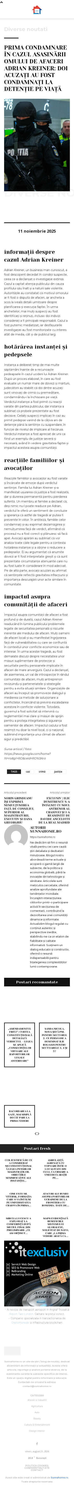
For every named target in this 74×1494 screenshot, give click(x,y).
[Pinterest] (27, 210)
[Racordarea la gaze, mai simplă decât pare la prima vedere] (19, 1089)
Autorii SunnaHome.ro (45, 829)
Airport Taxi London (21, 1313)
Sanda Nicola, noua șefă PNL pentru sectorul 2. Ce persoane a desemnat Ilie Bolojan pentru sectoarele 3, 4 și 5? (54, 1040)
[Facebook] (8, 210)
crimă (42, 771)
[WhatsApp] (36, 210)
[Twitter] (18, 210)
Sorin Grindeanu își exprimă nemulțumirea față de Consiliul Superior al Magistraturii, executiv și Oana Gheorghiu (19, 810)
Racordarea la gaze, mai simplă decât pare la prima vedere (19, 1116)
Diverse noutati (25, 29)
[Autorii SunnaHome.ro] (16, 897)
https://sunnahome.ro (42, 837)
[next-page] (38, 1134)
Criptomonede (20, 1322)
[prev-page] (35, 1134)
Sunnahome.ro (59, 1477)
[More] (46, 210)
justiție (58, 771)
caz (28, 771)
